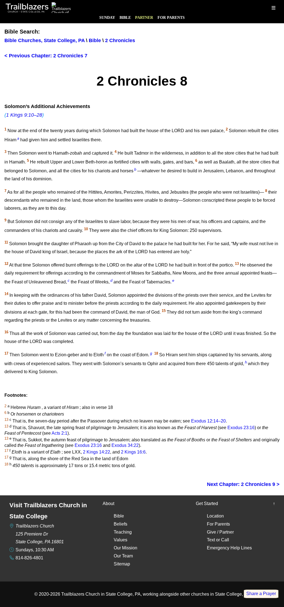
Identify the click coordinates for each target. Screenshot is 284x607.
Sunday (107, 17)
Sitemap (122, 564)
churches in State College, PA (220, 594)
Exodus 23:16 (241, 428)
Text (211, 539)
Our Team (123, 556)
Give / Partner (220, 532)
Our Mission (125, 547)
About (108, 503)
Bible (125, 17)
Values (120, 539)
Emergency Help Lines (229, 547)
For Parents (171, 17)
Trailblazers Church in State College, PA (101, 594)
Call (225, 539)
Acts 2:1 (59, 433)
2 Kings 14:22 (96, 452)
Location (215, 516)
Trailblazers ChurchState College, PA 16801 (40, 534)
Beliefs (120, 524)
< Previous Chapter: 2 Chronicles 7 (45, 55)
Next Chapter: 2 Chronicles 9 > (243, 484)
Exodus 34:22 (125, 445)
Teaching (123, 532)
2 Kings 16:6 (133, 452)
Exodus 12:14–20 (208, 421)
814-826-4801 (29, 557)
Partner (144, 17)
